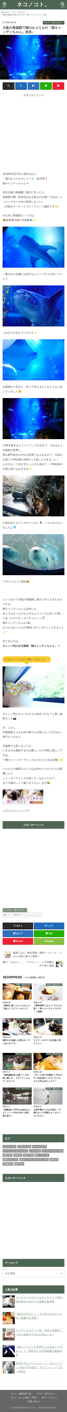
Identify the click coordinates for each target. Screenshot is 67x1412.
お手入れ (24, 1146)
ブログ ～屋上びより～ (16, 910)
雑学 (19, 1164)
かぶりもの (39, 1146)
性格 (17, 1155)
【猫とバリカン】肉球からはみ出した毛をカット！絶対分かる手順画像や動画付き (39, 1350)
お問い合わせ (34, 1401)
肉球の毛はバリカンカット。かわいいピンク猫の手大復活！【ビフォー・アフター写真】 (39, 1367)
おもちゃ (9, 1146)
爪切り (28, 1155)
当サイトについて (49, 1398)
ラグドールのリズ (52, 1151)
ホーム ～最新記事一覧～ (22, 1394)
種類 (54, 1159)
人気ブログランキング (15, 810)
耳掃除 (8, 1164)
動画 (8, 1155)
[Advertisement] (33, 130)
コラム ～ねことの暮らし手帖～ (24, 1398)
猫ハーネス (42, 1155)
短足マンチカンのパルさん (29, 915)
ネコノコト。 (33, 4)
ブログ (9, 915)
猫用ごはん (10, 1159)
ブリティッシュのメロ (15, 1151)
